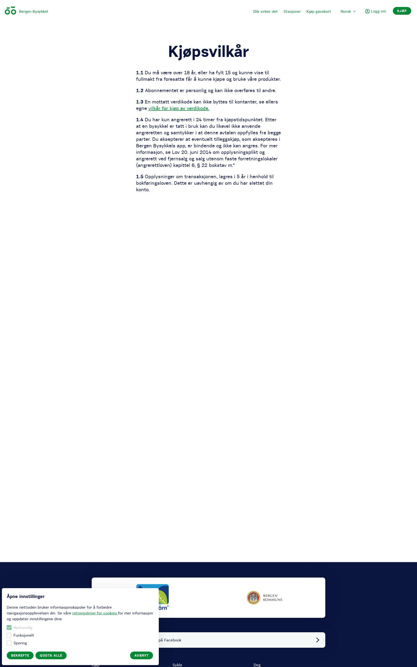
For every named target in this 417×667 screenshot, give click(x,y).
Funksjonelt (24, 635)
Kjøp (402, 11)
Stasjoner (292, 11)
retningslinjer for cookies (95, 613)
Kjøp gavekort (318, 11)
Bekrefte (20, 655)
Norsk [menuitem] (346, 11)
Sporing (20, 642)
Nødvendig (23, 627)
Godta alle (51, 655)
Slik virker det (265, 11)
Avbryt (141, 655)
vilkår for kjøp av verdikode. (178, 108)
